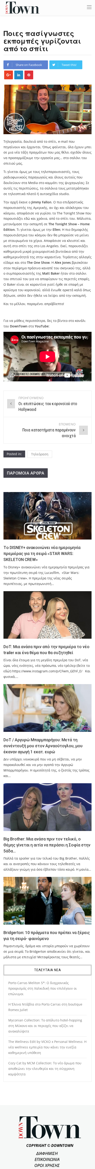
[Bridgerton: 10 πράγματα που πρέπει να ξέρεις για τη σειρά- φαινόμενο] (47, 900)
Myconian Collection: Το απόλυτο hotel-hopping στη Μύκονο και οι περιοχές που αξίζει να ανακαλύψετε (45, 1025)
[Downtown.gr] (22, 7)
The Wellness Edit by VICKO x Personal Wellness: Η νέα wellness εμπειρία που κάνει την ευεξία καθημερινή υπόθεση (47, 1047)
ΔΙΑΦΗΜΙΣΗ (47, 1153)
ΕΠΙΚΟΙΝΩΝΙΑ (47, 1159)
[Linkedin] (18, 75)
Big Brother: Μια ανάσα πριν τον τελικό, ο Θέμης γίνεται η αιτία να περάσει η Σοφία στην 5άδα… (46, 845)
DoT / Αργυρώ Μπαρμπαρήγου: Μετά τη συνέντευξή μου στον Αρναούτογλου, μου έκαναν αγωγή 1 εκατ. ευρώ (43, 746)
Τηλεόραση (39, 454)
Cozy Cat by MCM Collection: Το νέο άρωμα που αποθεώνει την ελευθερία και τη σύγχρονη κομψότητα (44, 1068)
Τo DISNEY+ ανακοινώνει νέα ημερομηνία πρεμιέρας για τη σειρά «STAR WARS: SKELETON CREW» (41, 553)
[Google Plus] (8, 75)
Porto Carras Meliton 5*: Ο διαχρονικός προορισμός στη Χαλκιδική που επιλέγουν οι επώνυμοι (42, 988)
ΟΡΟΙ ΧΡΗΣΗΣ (47, 1165)
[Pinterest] (28, 75)
